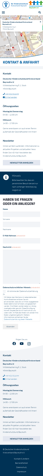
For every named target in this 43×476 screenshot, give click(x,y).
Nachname (7, 229)
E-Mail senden (11, 97)
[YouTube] (22, 343)
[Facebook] (14, 343)
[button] (3, 12)
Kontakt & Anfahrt (21, 459)
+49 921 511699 (12, 94)
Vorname (6, 219)
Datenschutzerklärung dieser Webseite (18, 319)
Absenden (10, 326)
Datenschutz (21, 467)
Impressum (21, 471)
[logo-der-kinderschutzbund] (15, 5)
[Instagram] (29, 344)
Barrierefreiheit (21, 463)
